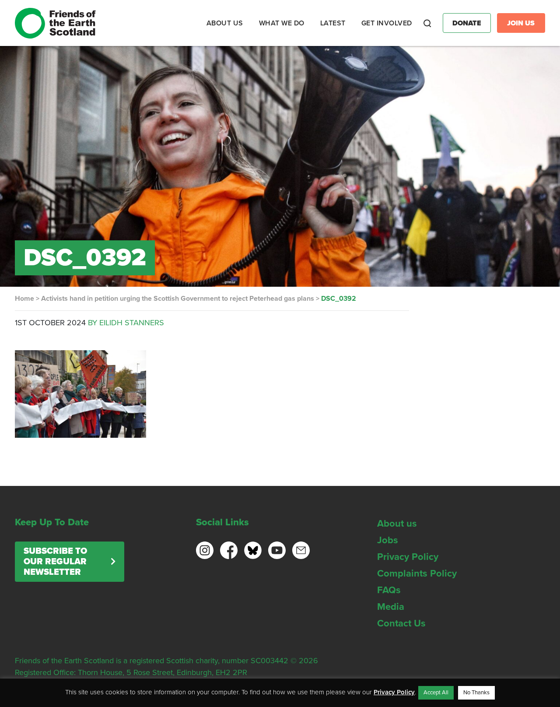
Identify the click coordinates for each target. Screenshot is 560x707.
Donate (466, 23)
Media (390, 606)
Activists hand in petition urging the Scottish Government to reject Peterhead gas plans (177, 298)
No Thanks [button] (476, 692)
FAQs (389, 590)
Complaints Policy (417, 573)
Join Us (521, 23)
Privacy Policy (407, 557)
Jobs (387, 540)
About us (397, 523)
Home (24, 298)
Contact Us (401, 623)
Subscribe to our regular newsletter (55, 561)
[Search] (427, 23)
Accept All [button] (436, 692)
